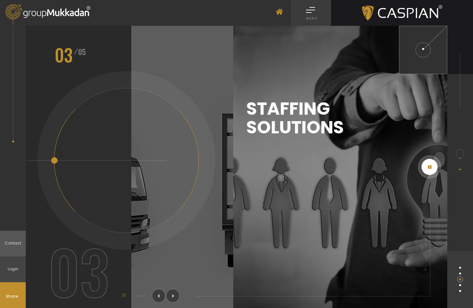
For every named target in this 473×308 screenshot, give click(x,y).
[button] (158, 295)
